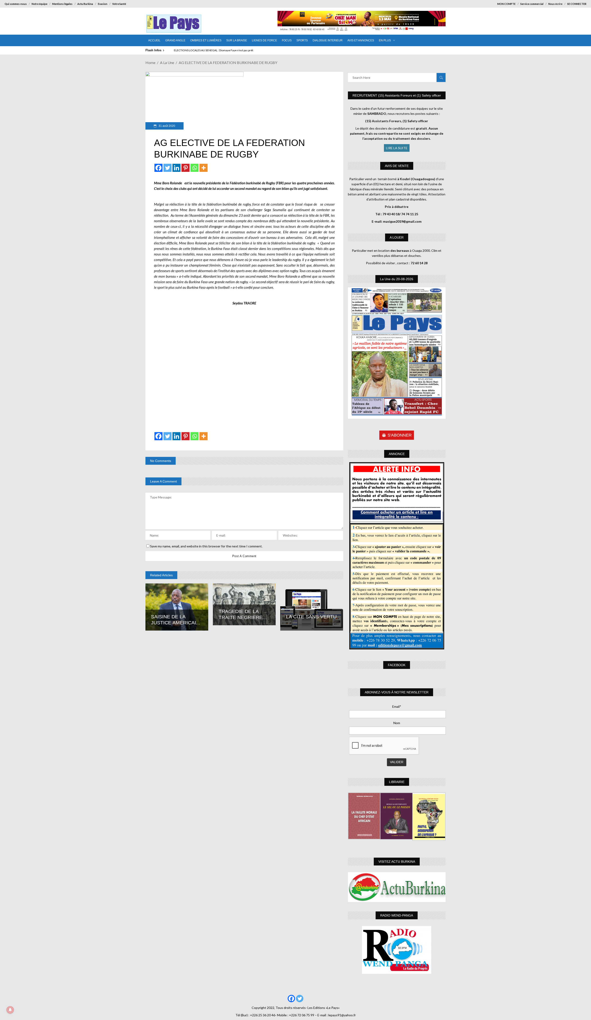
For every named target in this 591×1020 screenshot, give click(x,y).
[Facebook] (158, 168)
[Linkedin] (176, 168)
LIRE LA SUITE (396, 148)
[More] (203, 168)
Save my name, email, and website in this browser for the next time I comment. (206, 546)
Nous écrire (555, 3)
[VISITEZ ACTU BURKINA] (397, 887)
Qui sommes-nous (16, 3)
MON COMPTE (506, 3)
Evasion (102, 3)
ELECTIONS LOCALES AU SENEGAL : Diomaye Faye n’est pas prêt (213, 50)
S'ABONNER (400, 435)
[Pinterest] (185, 168)
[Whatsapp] (194, 168)
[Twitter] (167, 168)
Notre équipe (39, 3)
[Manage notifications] (10, 1010)
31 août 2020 (166, 126)
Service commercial (531, 3)
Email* (396, 706)
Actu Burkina (85, 3)
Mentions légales (62, 3)
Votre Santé (119, 3)
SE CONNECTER (576, 3)
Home (150, 62)
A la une (167, 62)
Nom (396, 723)
